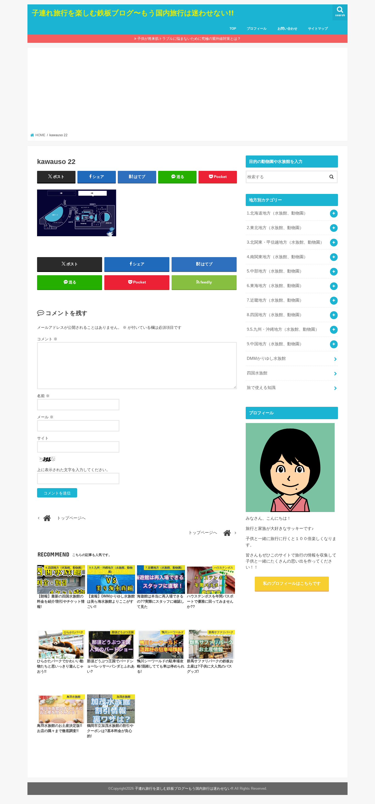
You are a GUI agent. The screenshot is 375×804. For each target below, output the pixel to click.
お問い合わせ (287, 28)
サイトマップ (318, 28)
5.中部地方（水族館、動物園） (275, 271)
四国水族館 (257, 373)
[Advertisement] (188, 91)
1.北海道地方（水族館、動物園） (277, 213)
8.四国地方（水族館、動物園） (275, 315)
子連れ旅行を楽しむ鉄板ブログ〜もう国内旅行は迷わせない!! (133, 12)
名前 (43, 396)
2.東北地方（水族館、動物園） (275, 228)
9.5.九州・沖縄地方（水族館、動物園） (283, 329)
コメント (47, 339)
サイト (43, 438)
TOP (233, 28)
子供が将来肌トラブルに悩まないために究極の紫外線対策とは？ (189, 39)
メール (45, 417)
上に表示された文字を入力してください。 (73, 470)
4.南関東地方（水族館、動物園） (277, 257)
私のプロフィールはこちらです (292, 583)
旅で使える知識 (261, 387)
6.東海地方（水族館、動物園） (275, 285)
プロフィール (257, 28)
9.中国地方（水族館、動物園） (275, 344)
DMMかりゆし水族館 (266, 358)
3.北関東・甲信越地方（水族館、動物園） (285, 242)
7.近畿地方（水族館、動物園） (275, 300)
